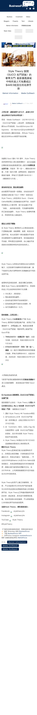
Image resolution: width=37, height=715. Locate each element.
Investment (19, 17)
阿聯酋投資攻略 (26, 25)
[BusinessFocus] (18, 6)
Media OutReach (28, 93)
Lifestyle (30, 21)
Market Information (12, 25)
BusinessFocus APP (14, 533)
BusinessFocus (24, 531)
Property (15, 21)
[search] (34, 7)
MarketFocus (22, 538)
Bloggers (6, 21)
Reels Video (7, 31)
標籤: (4, 542)
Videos (28, 17)
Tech (23, 21)
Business (9, 17)
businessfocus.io (26, 535)
